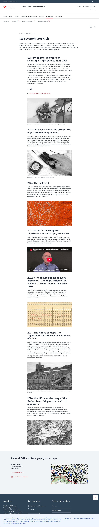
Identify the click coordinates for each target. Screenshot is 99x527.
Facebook (33, 506)
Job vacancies (56, 510)
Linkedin (32, 509)
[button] (10, 16)
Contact (54, 506)
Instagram (42, 506)
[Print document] (91, 27)
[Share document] (94, 27)
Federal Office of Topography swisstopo (33, 6)
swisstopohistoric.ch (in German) (39, 93)
